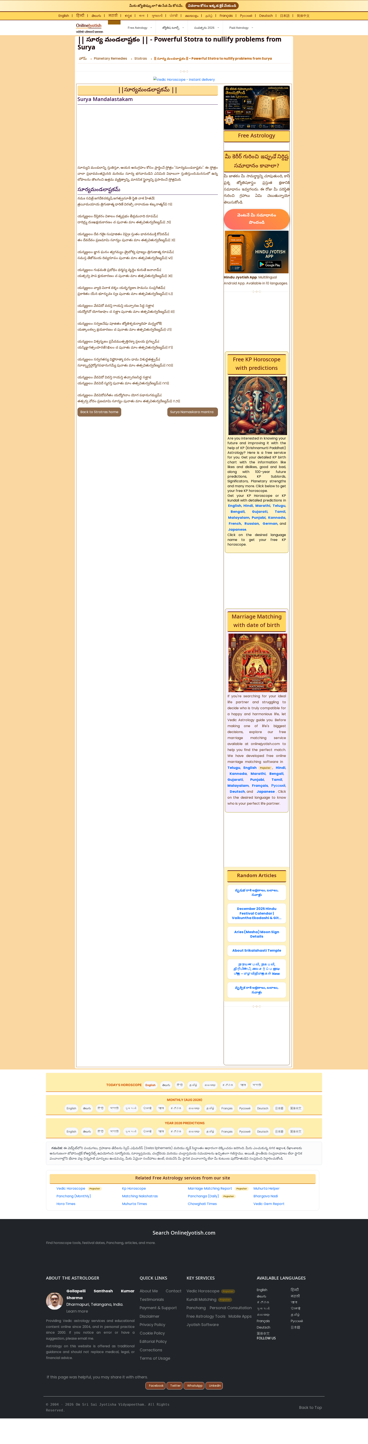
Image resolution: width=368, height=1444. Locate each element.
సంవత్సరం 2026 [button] (204, 27)
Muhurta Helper (266, 1188)
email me (85, 1338)
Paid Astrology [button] (239, 27)
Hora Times (65, 1203)
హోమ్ (83, 58)
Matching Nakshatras (140, 1196)
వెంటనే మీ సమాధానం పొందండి (256, 219)
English (64, 15)
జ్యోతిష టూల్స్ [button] (170, 27)
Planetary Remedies (110, 58)
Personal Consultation (231, 1307)
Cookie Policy (152, 1333)
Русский (246, 15)
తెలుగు (96, 15)
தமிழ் (209, 15)
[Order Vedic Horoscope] (257, 107)
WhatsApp (195, 1385)
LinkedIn (215, 1385)
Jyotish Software (203, 1324)
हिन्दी (80, 15)
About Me (149, 1291)
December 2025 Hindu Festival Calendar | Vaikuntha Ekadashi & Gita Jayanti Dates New (256, 913)
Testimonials (152, 1299)
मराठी (113, 15)
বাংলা (141, 15)
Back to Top (310, 1407)
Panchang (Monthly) (73, 1196)
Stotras (140, 58)
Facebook (156, 1385)
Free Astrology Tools (206, 1316)
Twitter (175, 1385)
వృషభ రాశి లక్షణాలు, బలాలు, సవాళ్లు (257, 892)
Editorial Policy (153, 1341)
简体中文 (303, 15)
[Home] (114, 22)
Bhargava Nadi (265, 1196)
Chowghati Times (202, 1203)
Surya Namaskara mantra (192, 411)
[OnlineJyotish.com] (89, 27)
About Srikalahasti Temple (256, 950)
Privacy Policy (152, 1324)
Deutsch (266, 15)
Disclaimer (150, 1316)
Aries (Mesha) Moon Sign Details (256, 934)
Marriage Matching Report (217, 1188)
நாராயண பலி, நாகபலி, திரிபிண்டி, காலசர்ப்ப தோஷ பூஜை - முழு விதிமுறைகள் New (256, 969)
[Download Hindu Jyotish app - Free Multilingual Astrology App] (257, 251)
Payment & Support (158, 1307)
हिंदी (180, 1085)
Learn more (77, 1311)
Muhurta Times (134, 1203)
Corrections (151, 1350)
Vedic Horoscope (78, 1188)
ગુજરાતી (157, 15)
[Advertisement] (148, 135)
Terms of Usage (155, 1358)
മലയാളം (191, 15)
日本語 (285, 15)
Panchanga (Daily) (211, 1196)
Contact (173, 1291)
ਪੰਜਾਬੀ (174, 15)
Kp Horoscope (134, 1188)
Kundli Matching (208, 1299)
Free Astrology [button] (137, 27)
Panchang (196, 1307)
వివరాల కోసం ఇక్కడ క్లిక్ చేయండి (212, 5)
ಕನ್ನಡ (128, 15)
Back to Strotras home (99, 411)
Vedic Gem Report (269, 1203)
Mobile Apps (240, 1316)
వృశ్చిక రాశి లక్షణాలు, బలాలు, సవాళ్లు (257, 990)
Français (226, 15)
